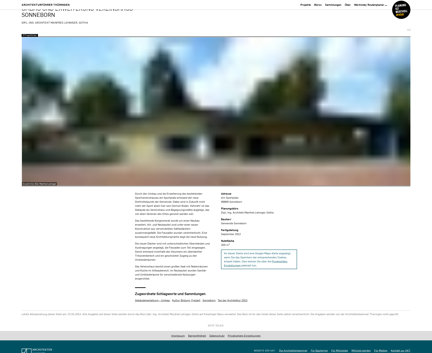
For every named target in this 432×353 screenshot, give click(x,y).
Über (348, 5)
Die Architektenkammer (293, 350)
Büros (318, 5)
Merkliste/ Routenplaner (369, 5)
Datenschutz (216, 335)
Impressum (178, 335)
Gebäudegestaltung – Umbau (152, 300)
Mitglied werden (361, 350)
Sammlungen (333, 5)
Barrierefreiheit (197, 335)
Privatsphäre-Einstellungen (244, 335)
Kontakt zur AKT (400, 350)
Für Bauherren (319, 350)
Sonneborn (208, 300)
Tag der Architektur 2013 (232, 300)
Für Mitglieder (339, 350)
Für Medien (380, 350)
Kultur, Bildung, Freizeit (186, 300)
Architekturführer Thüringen (46, 5)
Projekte (305, 5)
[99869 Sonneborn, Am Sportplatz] (408, 29)
